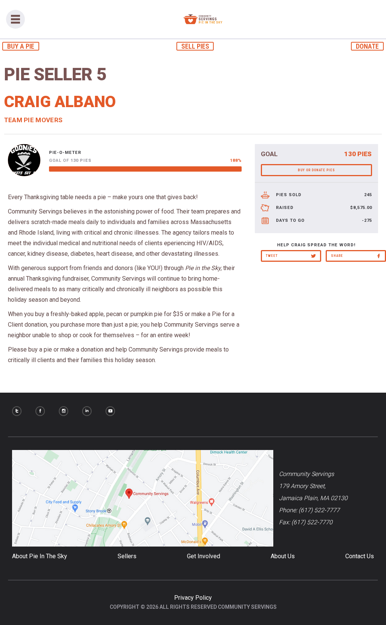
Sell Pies (195, 46)
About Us (283, 556)
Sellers (127, 556)
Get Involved (203, 556)
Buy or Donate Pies (316, 170)
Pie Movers (43, 120)
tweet (272, 256)
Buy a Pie (20, 46)
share (337, 256)
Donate (367, 46)
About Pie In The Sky (39, 556)
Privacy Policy (193, 597)
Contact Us (359, 556)
